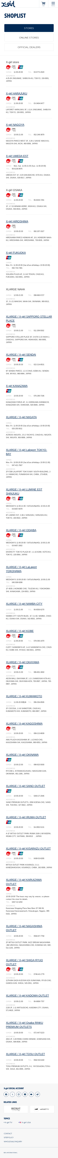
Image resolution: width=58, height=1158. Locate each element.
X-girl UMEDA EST (17, 155)
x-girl (8, 4)
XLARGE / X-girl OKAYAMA (22, 662)
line (25, 1094)
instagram (19, 1094)
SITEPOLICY (8, 1137)
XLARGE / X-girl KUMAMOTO (24, 696)
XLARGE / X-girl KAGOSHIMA (24, 723)
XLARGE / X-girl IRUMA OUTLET (26, 817)
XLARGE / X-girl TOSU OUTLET (25, 1054)
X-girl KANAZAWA (17, 385)
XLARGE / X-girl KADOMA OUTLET (27, 995)
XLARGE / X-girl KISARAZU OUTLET (28, 848)
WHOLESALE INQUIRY (13, 1142)
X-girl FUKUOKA (16, 252)
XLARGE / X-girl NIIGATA (21, 417)
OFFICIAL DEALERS (29, 47)
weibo (37, 1094)
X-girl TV (8, 1122)
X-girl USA (26, 1122)
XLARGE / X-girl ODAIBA (21, 530)
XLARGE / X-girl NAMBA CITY (24, 603)
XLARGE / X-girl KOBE (20, 630)
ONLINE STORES (29, 37)
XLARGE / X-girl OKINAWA (22, 754)
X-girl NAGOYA (15, 124)
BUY (43, 5)
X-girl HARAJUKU (16, 93)
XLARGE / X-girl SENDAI (21, 354)
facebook (6, 1094)
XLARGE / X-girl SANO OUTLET (25, 785)
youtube (31, 1094)
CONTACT (8, 1134)
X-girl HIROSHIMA (17, 221)
